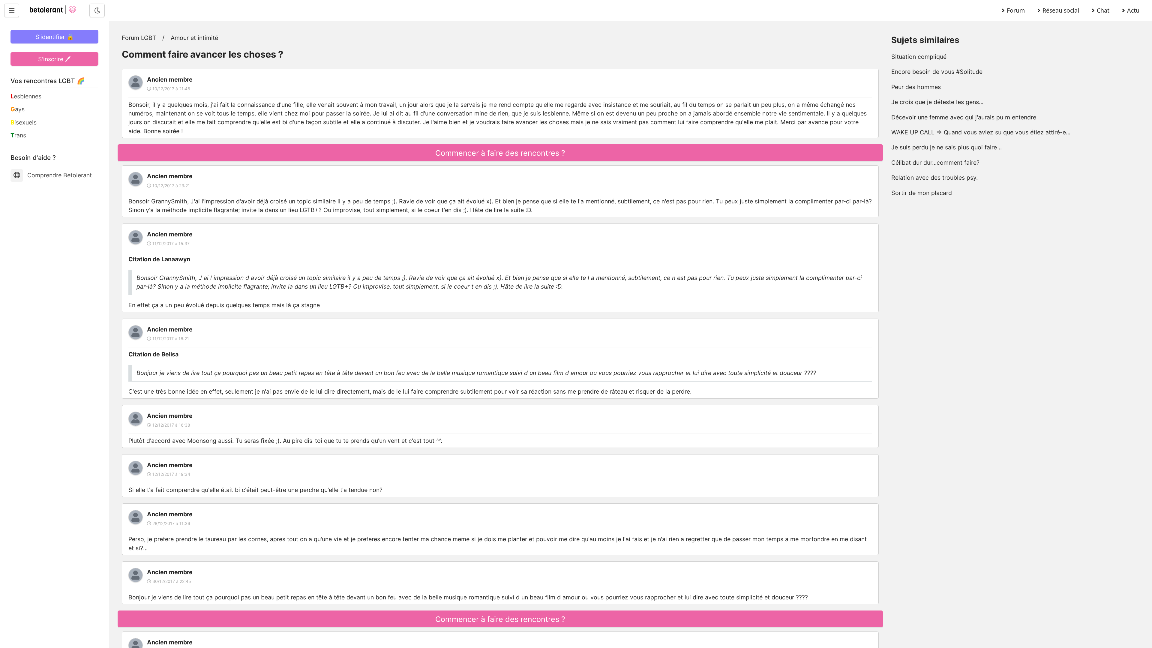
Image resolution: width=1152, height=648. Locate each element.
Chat (1103, 10)
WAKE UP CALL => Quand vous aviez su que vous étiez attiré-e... (980, 132)
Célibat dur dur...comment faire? (935, 162)
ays (17, 109)
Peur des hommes (916, 87)
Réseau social (1060, 10)
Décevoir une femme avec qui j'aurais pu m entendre (963, 117)
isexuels (23, 122)
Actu (1133, 10)
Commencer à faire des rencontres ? (500, 153)
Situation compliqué (918, 56)
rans (18, 135)
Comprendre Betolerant (59, 175)
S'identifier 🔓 (54, 36)
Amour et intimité (194, 37)
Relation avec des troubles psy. (934, 177)
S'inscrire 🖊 (54, 59)
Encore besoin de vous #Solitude (936, 71)
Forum (1016, 10)
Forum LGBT (139, 37)
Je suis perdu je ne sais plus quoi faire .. (946, 147)
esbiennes (25, 96)
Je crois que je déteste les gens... (937, 102)
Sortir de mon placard (921, 192)
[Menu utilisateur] (11, 10)
